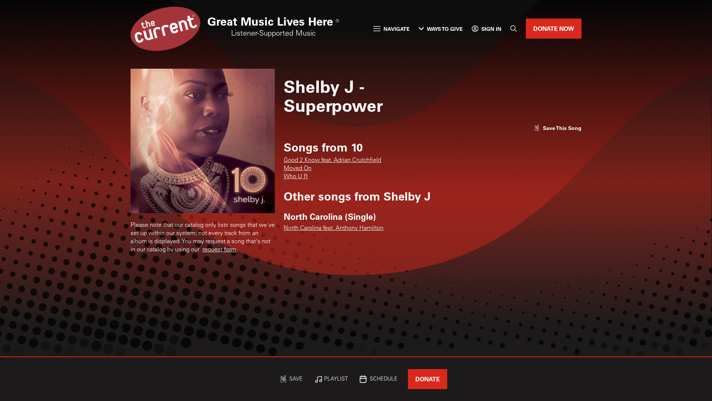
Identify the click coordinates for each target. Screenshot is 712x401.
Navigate (396, 28)
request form (219, 250)
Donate (427, 379)
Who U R (296, 177)
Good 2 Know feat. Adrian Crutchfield (332, 160)
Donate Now (553, 28)
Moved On (298, 169)
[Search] (513, 28)
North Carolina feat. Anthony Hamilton (333, 228)
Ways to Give (445, 28)
